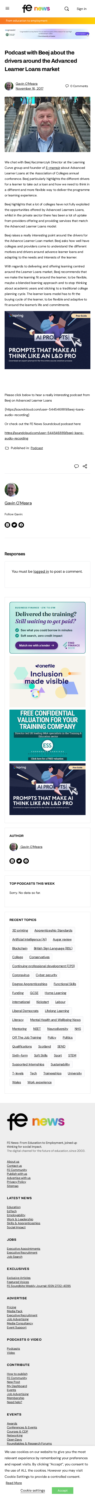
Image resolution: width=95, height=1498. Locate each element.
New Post (13, 1382)
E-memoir (53, 168)
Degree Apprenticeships (29, 984)
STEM (72, 1055)
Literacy (18, 1020)
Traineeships (52, 1073)
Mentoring (19, 1029)
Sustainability (60, 1064)
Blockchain (19, 948)
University (75, 1073)
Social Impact (16, 1227)
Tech (33, 1073)
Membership (15, 1398)
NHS (78, 1029)
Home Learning (55, 993)
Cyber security (46, 975)
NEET (37, 1029)
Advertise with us (19, 1178)
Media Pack (15, 1311)
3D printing (20, 930)
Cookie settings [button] (33, 1490)
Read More (14, 1483)
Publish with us (17, 1174)
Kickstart (42, 1002)
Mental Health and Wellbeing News (55, 1020)
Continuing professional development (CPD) (43, 966)
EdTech (12, 1211)
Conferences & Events (22, 1427)
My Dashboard (17, 1386)
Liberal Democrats (25, 1011)
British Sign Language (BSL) (53, 948)
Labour (60, 1002)
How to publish (17, 1374)
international (21, 1002)
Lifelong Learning (57, 1011)
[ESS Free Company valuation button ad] (47, 735)
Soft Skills (41, 1055)
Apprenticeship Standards (53, 930)
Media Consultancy (20, 1323)
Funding (18, 993)
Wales (16, 1082)
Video (11, 1353)
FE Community (17, 1170)
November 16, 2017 (29, 88)
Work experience (39, 1082)
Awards (12, 1423)
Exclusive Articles (19, 1278)
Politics (68, 1037)
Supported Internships (28, 1064)
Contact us (14, 1166)
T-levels (18, 1073)
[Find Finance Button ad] (47, 627)
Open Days (14, 1439)
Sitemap (12, 1186)
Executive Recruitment (22, 1252)
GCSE (34, 993)
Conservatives (39, 957)
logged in (41, 571)
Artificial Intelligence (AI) (29, 939)
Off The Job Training (26, 1037)
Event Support (17, 1327)
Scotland (44, 1046)
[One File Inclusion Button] (47, 681)
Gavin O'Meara (27, 84)
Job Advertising (18, 1319)
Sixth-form (20, 1055)
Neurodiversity (57, 1029)
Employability (16, 1215)
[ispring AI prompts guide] (47, 367)
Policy (52, 1037)
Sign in (81, 9)
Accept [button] (63, 1490)
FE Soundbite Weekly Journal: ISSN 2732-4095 (39, 1286)
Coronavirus (20, 975)
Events (11, 1390)
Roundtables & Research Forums (29, 1443)
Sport (58, 1055)
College (17, 957)
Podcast (37, 448)
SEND (61, 1046)
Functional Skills (65, 984)
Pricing (11, 1307)
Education (14, 1207)
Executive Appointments (23, 1249)
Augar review (62, 939)
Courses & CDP (17, 1431)
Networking (15, 1435)
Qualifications (22, 1046)
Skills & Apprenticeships (23, 1223)
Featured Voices (18, 1282)
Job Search (14, 1257)
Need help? (14, 1402)
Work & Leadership (20, 1219)
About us (13, 1162)
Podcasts (13, 1349)
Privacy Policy (16, 1182)
